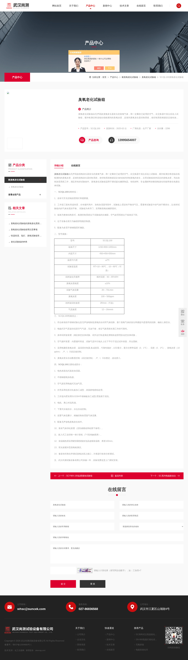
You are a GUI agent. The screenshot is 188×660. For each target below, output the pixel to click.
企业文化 (81, 639)
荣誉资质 (81, 645)
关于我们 (73, 5)
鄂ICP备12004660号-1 (22, 645)
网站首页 (56, 5)
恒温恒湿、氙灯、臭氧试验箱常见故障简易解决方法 (27, 236)
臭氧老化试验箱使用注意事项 (24, 229)
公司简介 (81, 634)
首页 (104, 77)
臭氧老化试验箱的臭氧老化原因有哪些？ (27, 223)
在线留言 (141, 5)
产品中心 (90, 5)
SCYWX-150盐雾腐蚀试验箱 (79, 476)
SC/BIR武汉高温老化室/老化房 (147, 634)
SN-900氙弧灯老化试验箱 (147, 639)
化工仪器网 (19, 650)
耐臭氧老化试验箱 (130, 77)
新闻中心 (107, 5)
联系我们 (158, 5)
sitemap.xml (40, 650)
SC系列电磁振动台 (167, 476)
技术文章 (124, 5)
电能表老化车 (142, 650)
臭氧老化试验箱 (149, 77)
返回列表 (119, 476)
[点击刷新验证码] (85, 570)
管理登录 (30, 650)
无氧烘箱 (140, 645)
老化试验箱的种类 (19, 242)
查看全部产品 (14, 194)
